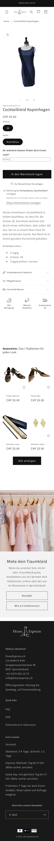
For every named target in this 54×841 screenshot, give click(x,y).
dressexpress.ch (30, 836)
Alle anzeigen (27, 461)
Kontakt (27, 595)
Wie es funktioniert (27, 606)
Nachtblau (13, 141)
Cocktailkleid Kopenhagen (26, 21)
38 (8, 128)
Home (6, 21)
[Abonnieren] (44, 815)
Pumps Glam (35, 396)
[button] (6, 12)
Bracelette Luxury (13, 444)
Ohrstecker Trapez (38, 444)
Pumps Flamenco (12, 396)
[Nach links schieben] (20, 100)
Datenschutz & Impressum (21, 724)
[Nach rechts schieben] (34, 100)
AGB (8, 717)
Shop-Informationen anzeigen (23, 202)
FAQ (8, 709)
